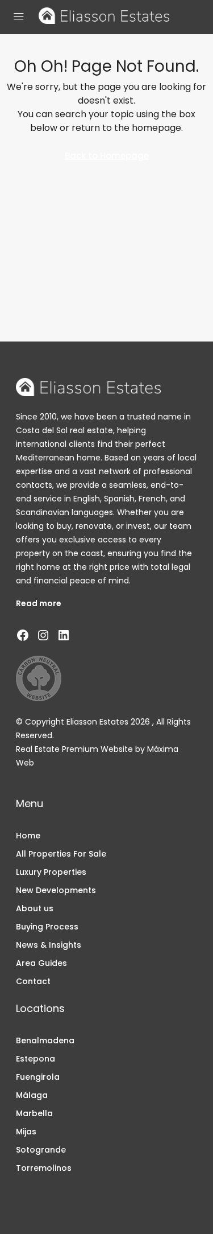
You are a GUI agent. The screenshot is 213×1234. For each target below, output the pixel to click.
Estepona (35, 1058)
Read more (38, 603)
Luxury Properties (51, 872)
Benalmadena (45, 1040)
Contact (33, 981)
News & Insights (48, 945)
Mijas (26, 1131)
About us (34, 908)
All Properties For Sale (61, 853)
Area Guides (41, 963)
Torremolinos (44, 1168)
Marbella (34, 1113)
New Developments (56, 890)
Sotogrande (41, 1149)
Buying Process (47, 926)
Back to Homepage (107, 156)
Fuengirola (38, 1077)
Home (28, 835)
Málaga (32, 1095)
